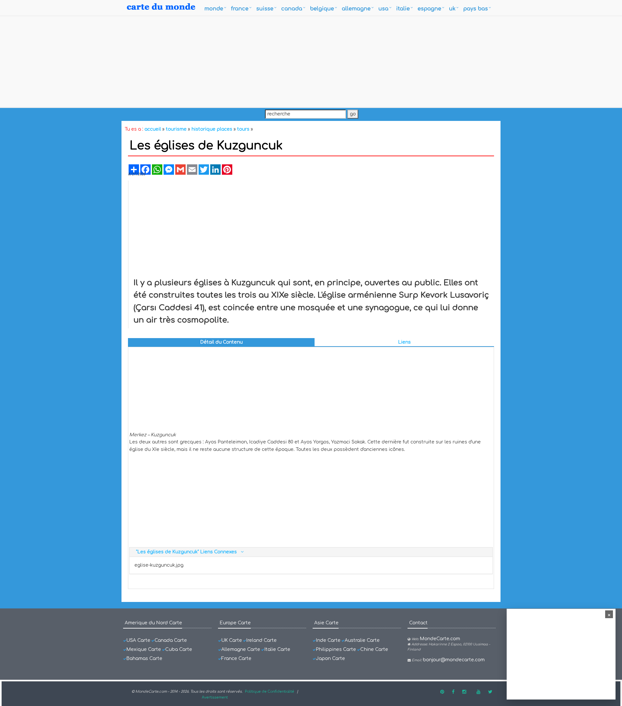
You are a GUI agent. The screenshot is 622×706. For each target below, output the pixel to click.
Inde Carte (328, 640)
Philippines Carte (336, 649)
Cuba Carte (178, 649)
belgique (322, 9)
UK (452, 9)
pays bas (475, 9)
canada (291, 9)
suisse (264, 9)
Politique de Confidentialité (269, 691)
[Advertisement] (311, 61)
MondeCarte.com (440, 638)
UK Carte (231, 640)
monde (213, 9)
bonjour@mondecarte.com (454, 659)
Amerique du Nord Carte (153, 622)
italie (403, 9)
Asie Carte (326, 622)
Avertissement (215, 697)
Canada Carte (171, 640)
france (239, 9)
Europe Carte (235, 622)
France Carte (236, 658)
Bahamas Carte (144, 658)
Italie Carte (277, 649)
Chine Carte (374, 649)
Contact (418, 622)
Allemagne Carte (240, 649)
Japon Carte (330, 658)
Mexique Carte (143, 649)
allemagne (356, 9)
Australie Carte (362, 640)
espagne (429, 9)
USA (383, 9)
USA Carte (138, 640)
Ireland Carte (261, 640)
